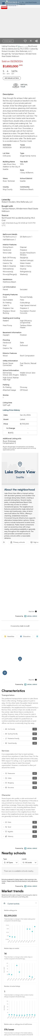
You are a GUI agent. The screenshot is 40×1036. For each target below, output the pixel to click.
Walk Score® (24, 626)
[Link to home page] (11, 3)
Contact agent (8, 41)
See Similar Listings (12, 78)
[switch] (25, 41)
